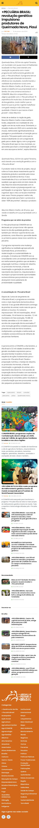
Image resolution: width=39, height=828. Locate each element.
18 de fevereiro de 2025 (19, 664)
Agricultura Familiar (9, 725)
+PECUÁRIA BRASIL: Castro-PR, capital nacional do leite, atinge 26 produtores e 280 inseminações (23, 621)
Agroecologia (7, 731)
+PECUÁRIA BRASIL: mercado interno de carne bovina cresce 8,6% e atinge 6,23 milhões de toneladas (23, 594)
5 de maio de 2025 (15, 443)
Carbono (5, 757)
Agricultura (6, 722)
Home (3, 8)
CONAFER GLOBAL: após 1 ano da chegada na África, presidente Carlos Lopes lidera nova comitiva (23, 658)
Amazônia (5, 744)
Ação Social (6, 719)
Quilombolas (25, 775)
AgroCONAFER (7, 728)
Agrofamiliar (6, 735)
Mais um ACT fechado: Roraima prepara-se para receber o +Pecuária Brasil (23, 582)
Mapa (23, 725)
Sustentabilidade (27, 800)
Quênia (23, 772)
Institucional (25, 709)
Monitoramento (27, 731)
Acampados (6, 716)
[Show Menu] (3, 3)
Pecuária (24, 750)
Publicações (25, 768)
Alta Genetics (7, 741)
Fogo (4, 792)
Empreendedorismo (9, 782)
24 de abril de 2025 (15, 496)
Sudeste (24, 797)
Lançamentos (26, 719)
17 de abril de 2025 (17, 523)
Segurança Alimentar (29, 794)
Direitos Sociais (8, 776)
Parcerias (24, 747)
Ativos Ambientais (9, 750)
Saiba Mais (25, 787)
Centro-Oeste (7, 760)
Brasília (4, 754)
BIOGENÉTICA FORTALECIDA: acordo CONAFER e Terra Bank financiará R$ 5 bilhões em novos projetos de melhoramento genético (24, 547)
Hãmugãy (5, 800)
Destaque (5, 773)
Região (23, 781)
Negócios (24, 738)
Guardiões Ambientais (6, 796)
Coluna (4, 766)
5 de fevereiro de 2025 (18, 677)
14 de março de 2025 (18, 568)
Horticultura (6, 803)
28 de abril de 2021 (17, 586)
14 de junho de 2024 (18, 627)
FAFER (4, 788)
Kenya (23, 716)
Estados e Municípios (9, 785)
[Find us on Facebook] (4, 817)
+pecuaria (11, 392)
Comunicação (7, 769)
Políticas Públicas (27, 757)
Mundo (23, 735)
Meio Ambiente (26, 728)
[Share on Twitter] (28, 57)
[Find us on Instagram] (9, 817)
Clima (4, 763)
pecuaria (6, 395)
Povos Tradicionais (28, 760)
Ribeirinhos (25, 784)
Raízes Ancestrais (27, 778)
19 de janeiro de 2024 (20, 31)
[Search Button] (36, 3)
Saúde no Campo (27, 791)
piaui (13, 395)
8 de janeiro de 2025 (18, 651)
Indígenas (5, 806)
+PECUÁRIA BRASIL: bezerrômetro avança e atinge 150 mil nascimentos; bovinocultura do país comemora (24, 634)
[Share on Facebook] (10, 57)
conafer (26, 392)
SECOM (6, 31)
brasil (19, 392)
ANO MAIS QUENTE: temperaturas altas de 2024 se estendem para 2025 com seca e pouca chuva (24, 646)
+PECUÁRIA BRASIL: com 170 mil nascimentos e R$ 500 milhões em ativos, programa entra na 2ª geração (24, 671)
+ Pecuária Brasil (12, 8)
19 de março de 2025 (18, 553)
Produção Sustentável (25, 764)
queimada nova (24, 395)
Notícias (24, 741)
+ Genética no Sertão (10, 709)
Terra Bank (25, 803)
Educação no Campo (10, 779)
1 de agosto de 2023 (18, 599)
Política (24, 754)
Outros (23, 744)
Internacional (26, 712)
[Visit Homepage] (19, 3)
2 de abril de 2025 (17, 538)
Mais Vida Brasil (27, 722)
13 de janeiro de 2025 (18, 640)
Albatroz (5, 738)
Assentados (6, 747)
